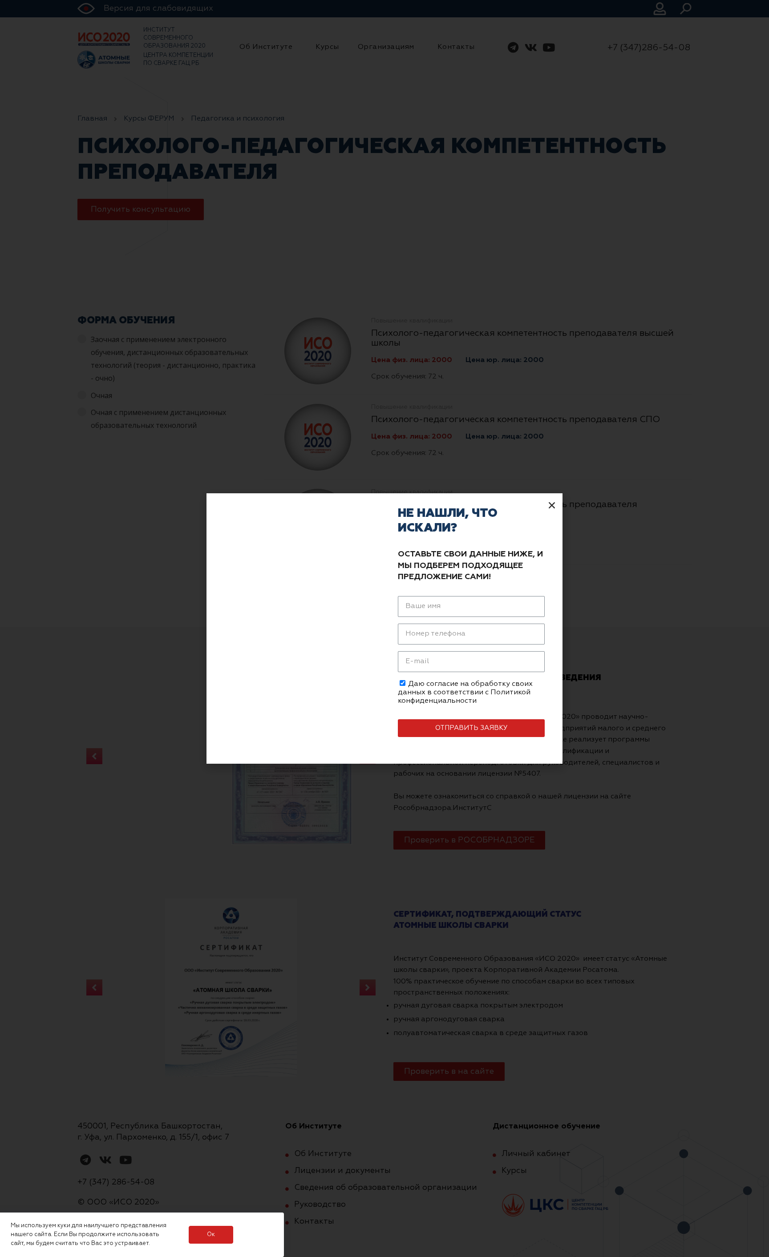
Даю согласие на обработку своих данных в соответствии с (465, 693)
